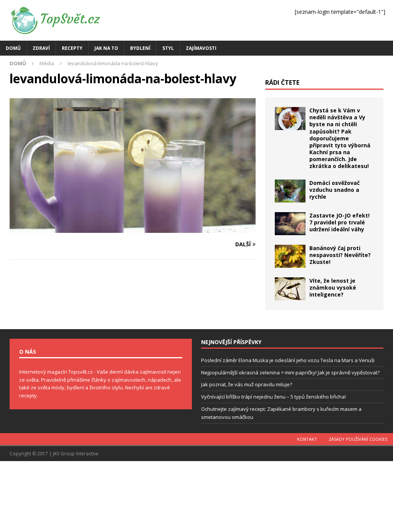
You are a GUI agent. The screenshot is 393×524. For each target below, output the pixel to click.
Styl (168, 48)
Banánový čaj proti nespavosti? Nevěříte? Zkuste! (340, 254)
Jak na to (106, 48)
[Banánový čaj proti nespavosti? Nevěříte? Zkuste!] (290, 256)
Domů (13, 48)
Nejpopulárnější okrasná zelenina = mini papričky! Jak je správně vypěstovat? (290, 372)
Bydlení (140, 48)
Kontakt (307, 439)
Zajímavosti (201, 48)
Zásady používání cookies (358, 439)
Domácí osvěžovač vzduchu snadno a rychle (334, 189)
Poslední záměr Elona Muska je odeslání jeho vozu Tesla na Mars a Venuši (288, 360)
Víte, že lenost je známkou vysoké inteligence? (332, 287)
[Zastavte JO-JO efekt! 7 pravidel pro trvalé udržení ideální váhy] (290, 223)
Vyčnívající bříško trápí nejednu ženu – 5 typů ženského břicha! (273, 396)
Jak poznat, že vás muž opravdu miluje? (246, 384)
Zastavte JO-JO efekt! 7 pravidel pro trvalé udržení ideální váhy (339, 222)
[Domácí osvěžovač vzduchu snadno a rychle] (290, 191)
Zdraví (41, 48)
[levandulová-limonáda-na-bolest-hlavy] (133, 228)
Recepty (72, 48)
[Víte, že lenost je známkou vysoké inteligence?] (290, 288)
